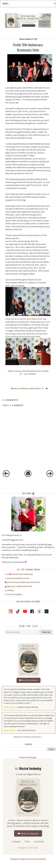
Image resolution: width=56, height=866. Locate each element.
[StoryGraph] (32, 611)
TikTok (28, 841)
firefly (15, 388)
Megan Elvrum (24, 847)
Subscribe (46, 632)
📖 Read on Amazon (28, 680)
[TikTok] (18, 611)
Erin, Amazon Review (27, 730)
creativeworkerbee (38, 859)
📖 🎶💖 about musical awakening (18, 574)
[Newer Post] (6, 476)
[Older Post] (49, 476)
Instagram (16, 841)
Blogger (33, 757)
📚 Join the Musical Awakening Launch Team (22, 582)
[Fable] (46, 611)
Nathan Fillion (34, 388)
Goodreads (39, 841)
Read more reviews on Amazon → (28, 736)
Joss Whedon (23, 388)
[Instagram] (10, 611)
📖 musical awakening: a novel (17, 578)
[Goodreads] (39, 611)
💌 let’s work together (13, 594)
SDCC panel (31, 319)
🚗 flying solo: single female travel (18, 586)
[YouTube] (25, 611)
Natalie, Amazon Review (28, 707)
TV (42, 388)
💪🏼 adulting (9, 590)
